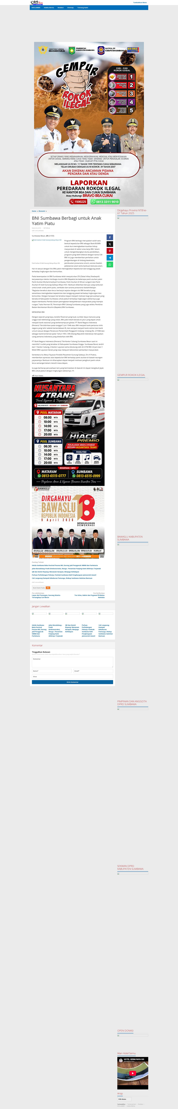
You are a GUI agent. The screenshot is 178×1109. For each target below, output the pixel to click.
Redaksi (140, 1104)
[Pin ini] (110, 251)
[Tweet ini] (110, 244)
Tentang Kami (131, 1104)
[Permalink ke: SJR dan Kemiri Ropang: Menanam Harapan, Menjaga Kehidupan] (72, 618)
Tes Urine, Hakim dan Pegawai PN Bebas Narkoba (89, 595)
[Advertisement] (89, 25)
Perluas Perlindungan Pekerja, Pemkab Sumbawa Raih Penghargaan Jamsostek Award (64, 575)
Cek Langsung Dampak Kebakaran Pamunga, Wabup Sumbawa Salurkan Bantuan (62, 578)
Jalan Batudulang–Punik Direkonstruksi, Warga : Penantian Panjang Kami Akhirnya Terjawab (66, 569)
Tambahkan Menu (140, 3)
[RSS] (48, 587)
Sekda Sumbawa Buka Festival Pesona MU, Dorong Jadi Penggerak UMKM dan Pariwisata (65, 565)
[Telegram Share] (110, 258)
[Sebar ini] (110, 237)
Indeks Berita (131, 1106)
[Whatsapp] (110, 264)
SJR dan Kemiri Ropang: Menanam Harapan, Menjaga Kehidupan (55, 572)
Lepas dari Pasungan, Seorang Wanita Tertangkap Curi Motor (46, 595)
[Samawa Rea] (36, 3)
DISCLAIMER (121, 1106)
